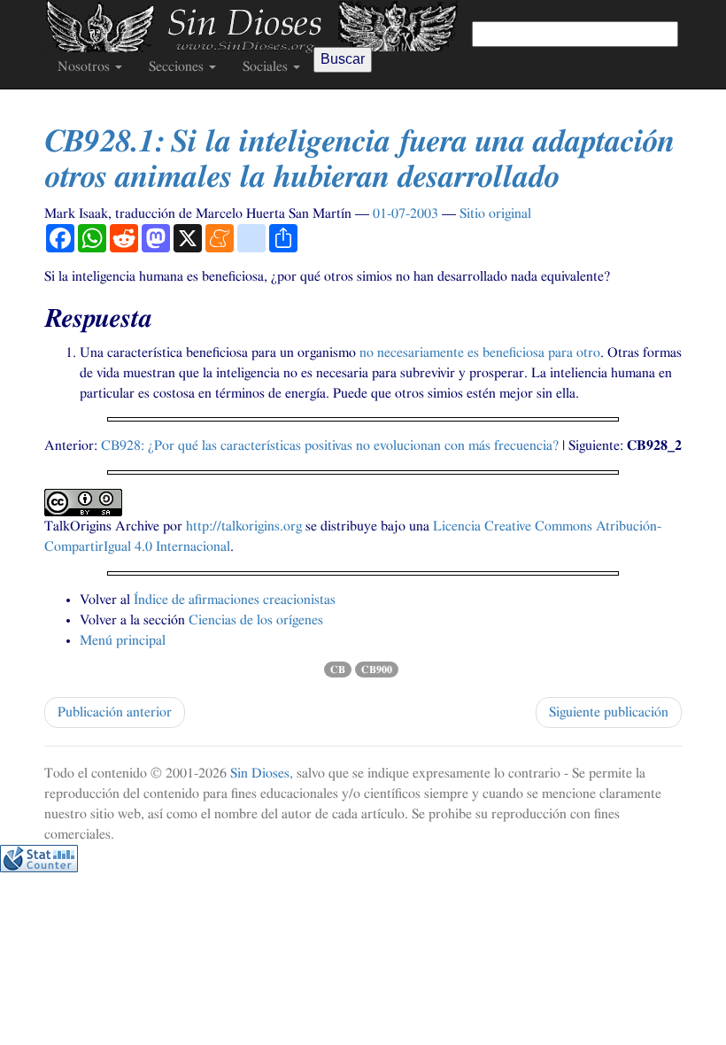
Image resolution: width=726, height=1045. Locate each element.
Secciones (178, 66)
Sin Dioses (260, 773)
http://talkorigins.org (244, 526)
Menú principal (123, 640)
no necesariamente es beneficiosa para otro (479, 352)
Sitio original (495, 213)
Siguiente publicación (608, 712)
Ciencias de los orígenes (256, 620)
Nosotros (85, 66)
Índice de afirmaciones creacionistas (235, 599)
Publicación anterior (115, 712)
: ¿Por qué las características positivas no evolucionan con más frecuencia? (330, 445)
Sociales (267, 66)
